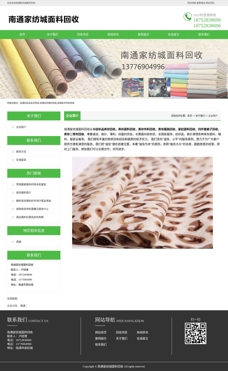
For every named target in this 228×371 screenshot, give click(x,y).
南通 (18, 241)
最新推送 (201, 3)
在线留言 (173, 34)
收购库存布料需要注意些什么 (32, 209)
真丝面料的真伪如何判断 (30, 217)
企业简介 (21, 127)
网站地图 (192, 3)
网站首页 (101, 332)
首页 (22, 34)
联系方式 (21, 151)
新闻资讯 (113, 34)
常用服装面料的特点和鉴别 (31, 184)
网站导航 (210, 3)
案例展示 (143, 34)
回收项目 (83, 34)
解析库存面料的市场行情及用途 (33, 200)
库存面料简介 (23, 192)
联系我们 (204, 34)
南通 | (23, 305)
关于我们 (52, 34)
